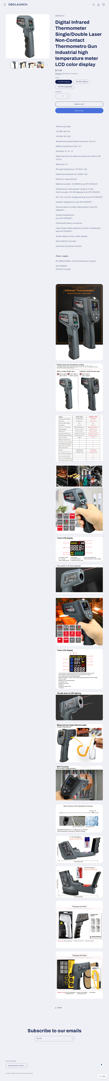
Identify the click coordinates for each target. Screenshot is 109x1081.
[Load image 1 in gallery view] (14, 65)
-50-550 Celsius (81, 82)
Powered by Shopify (26, 1073)
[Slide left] (8, 65)
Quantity (58, 92)
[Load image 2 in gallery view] (23, 65)
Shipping (58, 73)
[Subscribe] (72, 1038)
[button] (4, 4)
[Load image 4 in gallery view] (40, 65)
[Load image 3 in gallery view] (31, 65)
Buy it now (79, 111)
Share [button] (59, 1008)
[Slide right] (47, 65)
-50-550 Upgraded (65, 87)
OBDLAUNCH (15, 1073)
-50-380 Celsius (64, 82)
